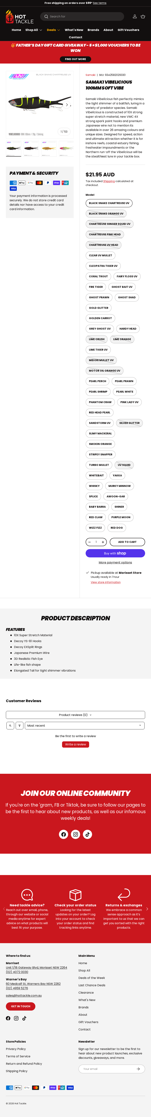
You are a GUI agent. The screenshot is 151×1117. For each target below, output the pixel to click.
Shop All (84, 970)
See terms (99, 3)
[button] (143, 16)
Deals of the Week (91, 978)
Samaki (90, 75)
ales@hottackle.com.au (24, 995)
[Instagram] (75, 834)
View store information (106, 582)
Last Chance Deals (91, 985)
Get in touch (20, 1006)
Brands (93, 30)
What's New (74, 30)
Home (16, 30)
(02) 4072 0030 (17, 972)
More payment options (115, 562)
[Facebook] (63, 834)
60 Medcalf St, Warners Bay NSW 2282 (33, 984)
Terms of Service (18, 1056)
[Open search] (10, 725)
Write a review (75, 744)
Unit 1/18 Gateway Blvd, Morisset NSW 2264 (36, 967)
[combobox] (82, 16)
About (108, 30)
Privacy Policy (16, 1049)
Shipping (109, 181)
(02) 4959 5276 (17, 988)
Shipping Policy (16, 1071)
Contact (75, 37)
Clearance (86, 992)
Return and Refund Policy (24, 1064)
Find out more (75, 59)
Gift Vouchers (128, 30)
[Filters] (19, 725)
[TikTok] (87, 834)
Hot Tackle (20, 1103)
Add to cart (127, 542)
